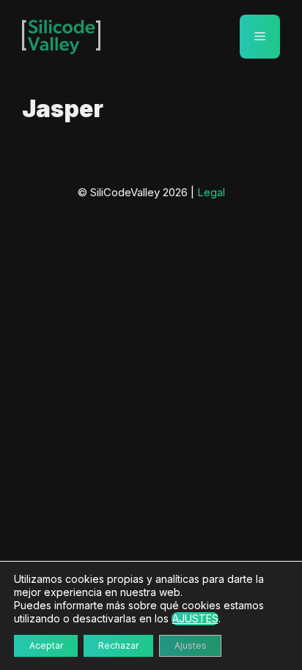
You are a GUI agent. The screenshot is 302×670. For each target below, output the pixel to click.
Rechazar (118, 645)
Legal (211, 192)
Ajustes (190, 645)
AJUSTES (195, 618)
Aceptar (46, 645)
